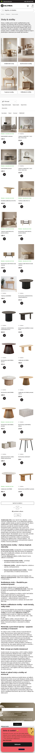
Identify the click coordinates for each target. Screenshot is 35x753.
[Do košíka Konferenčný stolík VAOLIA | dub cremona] (4, 271)
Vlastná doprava (7, 1)
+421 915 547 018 (28, 1)
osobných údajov (19, 720)
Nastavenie (21, 749)
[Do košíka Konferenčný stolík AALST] (21, 462)
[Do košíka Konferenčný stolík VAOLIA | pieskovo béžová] (21, 238)
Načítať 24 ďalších (17, 503)
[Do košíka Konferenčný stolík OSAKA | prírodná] (4, 432)
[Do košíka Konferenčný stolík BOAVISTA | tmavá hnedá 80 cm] (21, 303)
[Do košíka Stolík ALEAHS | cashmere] (4, 142)
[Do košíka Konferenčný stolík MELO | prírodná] (21, 494)
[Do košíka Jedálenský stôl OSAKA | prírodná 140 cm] (21, 399)
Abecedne (4, 108)
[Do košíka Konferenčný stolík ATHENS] (4, 398)
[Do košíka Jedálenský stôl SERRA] (21, 366)
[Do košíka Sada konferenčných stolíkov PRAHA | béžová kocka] (4, 464)
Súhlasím (18, 744)
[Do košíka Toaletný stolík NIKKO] (4, 301)
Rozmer (15, 113)
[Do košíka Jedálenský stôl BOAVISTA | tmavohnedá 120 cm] (4, 335)
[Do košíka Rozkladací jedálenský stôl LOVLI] (4, 206)
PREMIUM (21, 113)
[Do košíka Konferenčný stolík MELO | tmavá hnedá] (21, 335)
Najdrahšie (24, 105)
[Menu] (32, 6)
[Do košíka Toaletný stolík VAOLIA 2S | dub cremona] (21, 271)
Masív (10, 113)
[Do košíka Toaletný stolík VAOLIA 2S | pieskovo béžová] (4, 238)
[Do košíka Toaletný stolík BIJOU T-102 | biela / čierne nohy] (21, 143)
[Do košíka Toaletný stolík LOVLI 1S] (21, 206)
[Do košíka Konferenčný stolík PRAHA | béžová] (21, 432)
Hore (18, 515)
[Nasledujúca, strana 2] (17, 507)
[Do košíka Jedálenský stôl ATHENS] (4, 494)
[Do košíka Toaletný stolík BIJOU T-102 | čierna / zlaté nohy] (21, 175)
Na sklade (4, 113)
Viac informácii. (7, 740)
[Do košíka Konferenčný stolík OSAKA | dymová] (4, 367)
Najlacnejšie (16, 105)
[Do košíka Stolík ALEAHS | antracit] (4, 174)
